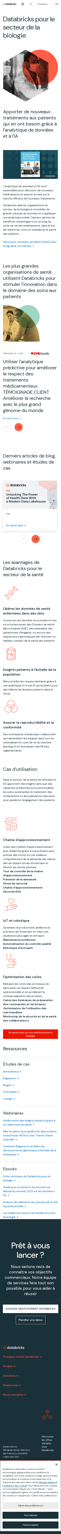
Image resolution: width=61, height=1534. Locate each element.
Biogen (7, 1085)
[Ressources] (20, 1385)
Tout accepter (30, 1524)
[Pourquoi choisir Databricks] (41, 1357)
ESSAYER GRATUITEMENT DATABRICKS (30, 1309)
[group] (30, 368)
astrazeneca (11, 1071)
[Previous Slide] (7, 427)
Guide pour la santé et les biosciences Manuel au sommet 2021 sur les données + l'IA (29, 1191)
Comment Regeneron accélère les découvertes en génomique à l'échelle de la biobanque (29, 1150)
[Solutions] (17, 1376)
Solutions (9, 1375)
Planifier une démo (31, 1320)
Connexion (42, 4)
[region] (30, 1495)
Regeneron (9, 1078)
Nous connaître (13, 1394)
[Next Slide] (19, 427)
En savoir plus (10, 418)
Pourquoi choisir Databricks (21, 1357)
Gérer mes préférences (30, 1505)
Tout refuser (30, 1515)
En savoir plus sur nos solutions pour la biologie (30, 1034)
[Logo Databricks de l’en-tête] (9, 4)
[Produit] (15, 1366)
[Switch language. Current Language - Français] (23, 4)
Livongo (8, 1098)
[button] (31, 4)
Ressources (10, 1385)
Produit (8, 1366)
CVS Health (10, 1092)
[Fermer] (56, 1464)
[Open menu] (56, 4)
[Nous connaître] (25, 1395)
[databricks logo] (13, 1347)
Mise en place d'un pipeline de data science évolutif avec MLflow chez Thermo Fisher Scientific (30, 1135)
